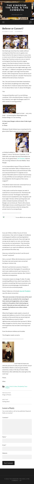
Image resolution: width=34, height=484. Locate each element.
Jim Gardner (21, 158)
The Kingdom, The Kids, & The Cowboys (16, 7)
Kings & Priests (6, 394)
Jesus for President (24, 291)
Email (4, 445)
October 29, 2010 (7, 31)
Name (4, 437)
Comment (5, 417)
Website (4, 453)
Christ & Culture (13, 386)
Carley (7, 386)
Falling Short (6, 400)
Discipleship (21, 386)
